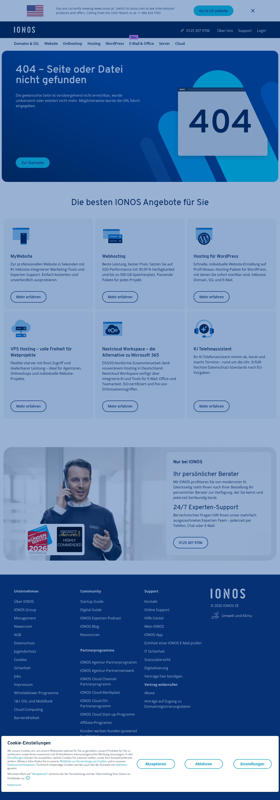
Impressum (14, 785)
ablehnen (121, 765)
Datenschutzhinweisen (21, 765)
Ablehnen (203, 764)
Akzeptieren (39, 774)
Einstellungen (15, 758)
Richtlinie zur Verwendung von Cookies (83, 761)
